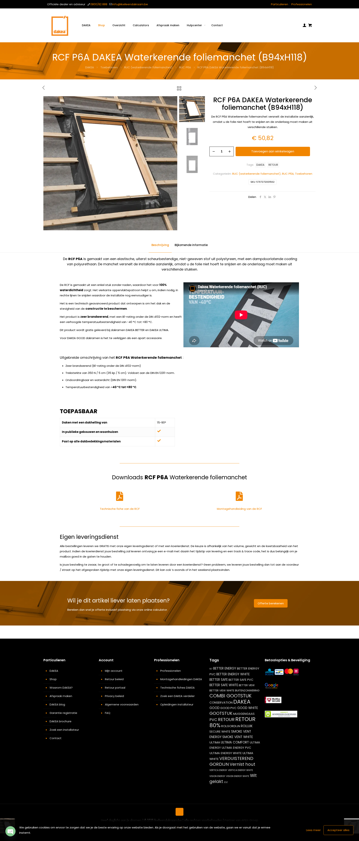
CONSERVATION (221, 702)
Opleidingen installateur (176, 704)
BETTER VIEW (247, 685)
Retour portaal (115, 688)
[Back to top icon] (179, 812)
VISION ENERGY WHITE (237, 776)
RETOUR (273, 165)
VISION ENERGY (217, 776)
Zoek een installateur (64, 730)
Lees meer (313, 830)
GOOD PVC (228, 708)
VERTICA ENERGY (218, 770)
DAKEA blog (57, 704)
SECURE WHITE (219, 731)
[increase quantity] (229, 151)
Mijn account (113, 671)
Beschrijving (160, 245)
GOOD (214, 708)
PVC (213, 719)
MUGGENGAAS (243, 714)
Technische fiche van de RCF (120, 509)
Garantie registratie (63, 713)
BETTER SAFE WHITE (223, 685)
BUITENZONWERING (247, 690)
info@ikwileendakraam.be (130, 4)
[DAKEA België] (60, 25)
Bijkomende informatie (191, 245)
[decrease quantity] (213, 151)
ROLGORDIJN (230, 726)
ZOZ (226, 782)
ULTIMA (214, 742)
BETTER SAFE (218, 679)
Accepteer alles (338, 830)
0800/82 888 (98, 4)
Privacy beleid (114, 696)
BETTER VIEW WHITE (221, 690)
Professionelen (301, 4)
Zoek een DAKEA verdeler (177, 696)
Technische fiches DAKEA (177, 688)
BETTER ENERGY (224, 668)
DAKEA (89, 67)
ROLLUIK (247, 726)
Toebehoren (109, 67)
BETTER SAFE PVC (240, 680)
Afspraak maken (61, 696)
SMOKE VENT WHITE (237, 736)
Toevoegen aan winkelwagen (272, 151)
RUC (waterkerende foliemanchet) (148, 67)
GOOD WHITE (247, 708)
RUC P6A (185, 67)
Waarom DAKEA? (61, 688)
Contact (56, 738)
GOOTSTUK (220, 713)
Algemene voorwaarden (122, 704)
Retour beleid (114, 679)
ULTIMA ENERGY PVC (236, 748)
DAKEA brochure (60, 721)
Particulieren (279, 4)
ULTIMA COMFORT (235, 742)
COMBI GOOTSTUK (230, 695)
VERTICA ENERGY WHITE (240, 770)
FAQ (107, 713)
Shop (53, 679)
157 (210, 668)
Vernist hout (242, 764)
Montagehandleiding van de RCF (239, 509)
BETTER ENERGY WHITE (233, 674)
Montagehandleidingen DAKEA (181, 679)
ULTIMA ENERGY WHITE (225, 753)
